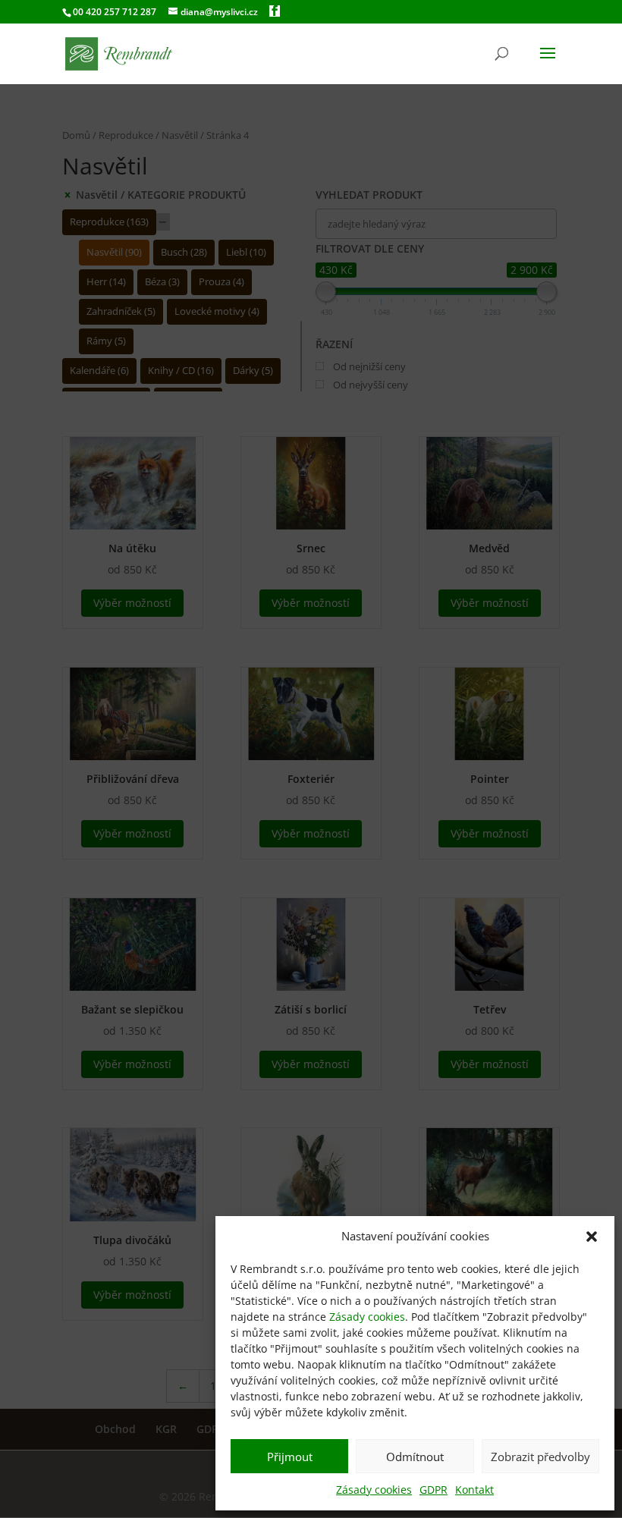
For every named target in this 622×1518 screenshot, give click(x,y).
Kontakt (474, 1489)
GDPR (433, 1489)
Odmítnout (415, 1456)
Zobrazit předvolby (540, 1456)
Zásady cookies (367, 1316)
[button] (591, 1236)
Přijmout (290, 1456)
